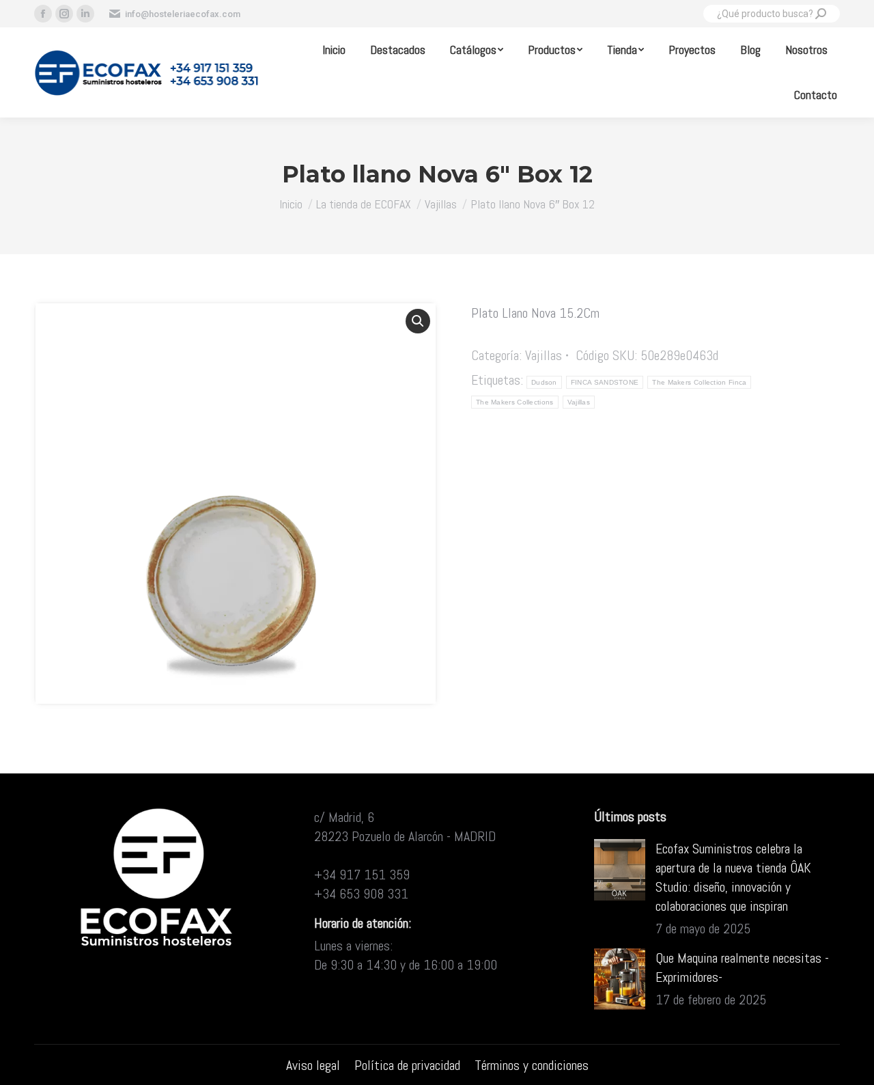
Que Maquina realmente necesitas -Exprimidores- (742, 967)
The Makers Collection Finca (699, 382)
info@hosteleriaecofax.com (182, 14)
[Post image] (619, 870)
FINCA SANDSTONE (605, 382)
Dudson (544, 382)
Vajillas (543, 355)
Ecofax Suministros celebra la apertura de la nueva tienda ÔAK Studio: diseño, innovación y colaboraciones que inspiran (733, 877)
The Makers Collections (515, 402)
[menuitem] (334, 50)
